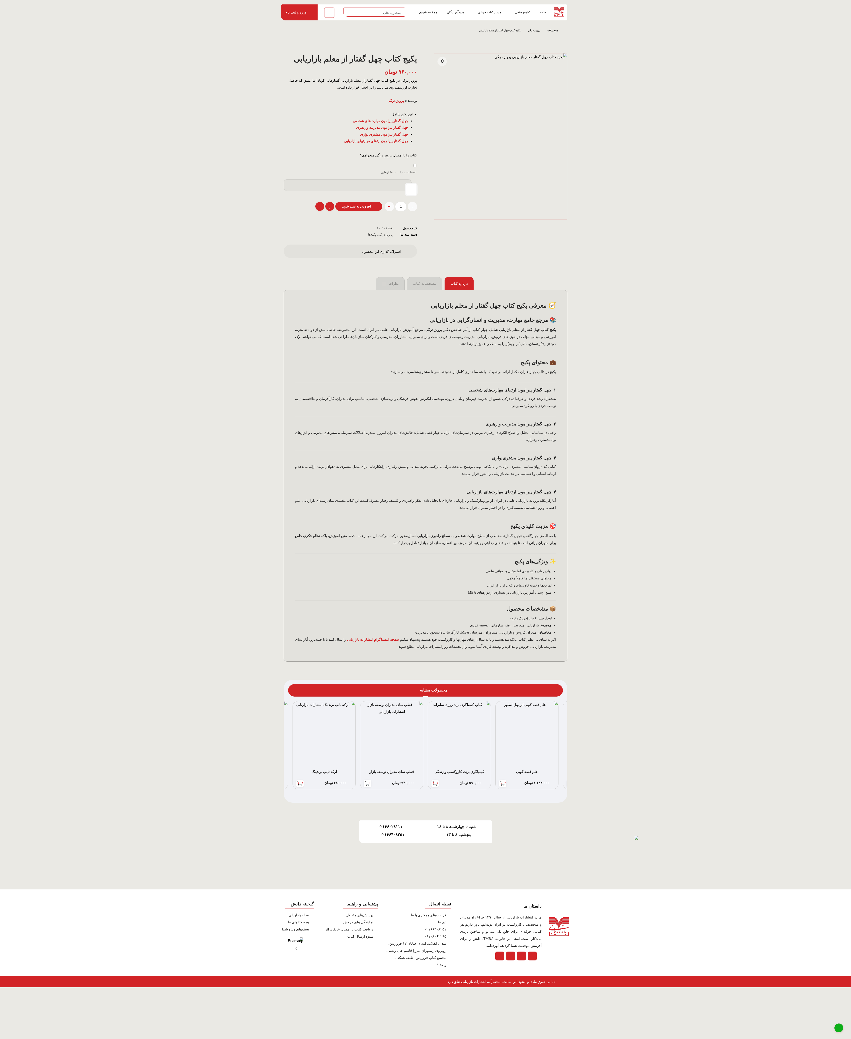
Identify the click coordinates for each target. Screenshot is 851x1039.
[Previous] (307, 690)
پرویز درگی (385, 234)
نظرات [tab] (391, 283)
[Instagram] (499, 956)
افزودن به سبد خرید (356, 206)
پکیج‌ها (372, 234)
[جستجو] (348, 12)
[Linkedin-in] (510, 956)
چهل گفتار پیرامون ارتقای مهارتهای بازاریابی (376, 141)
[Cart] (329, 12)
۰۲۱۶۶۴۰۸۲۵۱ (392, 834)
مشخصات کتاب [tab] (424, 283)
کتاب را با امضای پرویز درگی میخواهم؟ (388, 155)
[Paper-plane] (532, 956)
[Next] (298, 690)
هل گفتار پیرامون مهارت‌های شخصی (379, 121)
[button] (442, 61)
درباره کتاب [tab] (459, 283)
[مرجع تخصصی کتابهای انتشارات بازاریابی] (557, 12)
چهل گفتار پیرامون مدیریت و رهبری (382, 127)
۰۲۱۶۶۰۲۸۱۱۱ (390, 826)
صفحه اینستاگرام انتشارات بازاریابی (373, 639)
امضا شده (398, 172)
